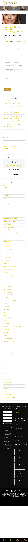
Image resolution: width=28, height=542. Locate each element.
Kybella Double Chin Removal (10, 353)
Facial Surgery (7, 324)
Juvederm (5, 347)
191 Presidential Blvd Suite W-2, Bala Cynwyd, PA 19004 (20, 433)
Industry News (8, 216)
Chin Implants (8, 301)
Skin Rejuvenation (7, 397)
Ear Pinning (6, 278)
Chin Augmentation (8, 230)
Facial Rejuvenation (9, 259)
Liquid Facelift (6, 359)
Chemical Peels (7, 227)
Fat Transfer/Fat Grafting (11, 315)
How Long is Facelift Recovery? (11, 127)
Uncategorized (7, 409)
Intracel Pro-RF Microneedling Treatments (13, 341)
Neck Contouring (7, 368)
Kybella (6, 250)
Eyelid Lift (5, 293)
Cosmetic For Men (7, 239)
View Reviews (14, 187)
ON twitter (19, 468)
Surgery (5, 403)
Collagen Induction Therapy (10, 233)
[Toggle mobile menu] (25, 2)
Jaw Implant (6, 344)
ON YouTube (19, 498)
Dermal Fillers (8, 244)
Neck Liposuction (7, 374)
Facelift (7, 261)
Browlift (5, 224)
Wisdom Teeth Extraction (9, 412)
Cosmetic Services (7, 256)
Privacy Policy (6, 505)
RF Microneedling (7, 391)
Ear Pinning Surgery (8, 284)
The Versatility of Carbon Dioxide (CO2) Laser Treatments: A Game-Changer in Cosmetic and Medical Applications (13, 133)
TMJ (4, 406)
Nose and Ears (8, 270)
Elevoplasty (6, 287)
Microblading (6, 362)
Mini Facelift (9, 264)
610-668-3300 (7, 152)
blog (4, 213)
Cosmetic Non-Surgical (9, 242)
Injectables (6, 338)
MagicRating (16, 189)
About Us (5, 200)
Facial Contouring (7, 299)
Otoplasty (5, 382)
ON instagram (20, 490)
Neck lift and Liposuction (12, 267)
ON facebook (20, 475)
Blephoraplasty (8, 309)
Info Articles (7, 219)
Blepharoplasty (7, 210)
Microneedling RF (9, 253)
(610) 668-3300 (20, 511)
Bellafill (5, 207)
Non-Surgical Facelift (8, 377)
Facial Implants (7, 304)
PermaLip (5, 385)
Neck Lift (5, 371)
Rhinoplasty (8, 272)
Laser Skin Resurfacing (20, 41)
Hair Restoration (7, 335)
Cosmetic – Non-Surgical (9, 236)
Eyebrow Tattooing (8, 290)
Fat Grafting (6, 327)
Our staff (8, 204)
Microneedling (6, 365)
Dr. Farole (5, 41)
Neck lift (7, 321)
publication (6, 388)
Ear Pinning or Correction (9, 281)
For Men (5, 330)
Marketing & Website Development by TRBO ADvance (17, 506)
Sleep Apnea (6, 400)
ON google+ (19, 482)
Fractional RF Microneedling (11, 247)
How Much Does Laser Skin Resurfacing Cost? (12, 29)
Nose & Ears (6, 380)
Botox (4, 221)
